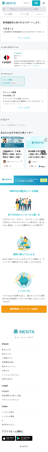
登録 (36, 3)
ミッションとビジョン (10, 375)
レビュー (40, 14)
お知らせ (5, 370)
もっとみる (24, 38)
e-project (18, 53)
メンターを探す (8, 412)
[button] (43, 152)
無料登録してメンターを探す (24, 308)
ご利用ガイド (7, 358)
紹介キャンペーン (9, 366)
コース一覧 (24, 14)
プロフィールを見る (33, 65)
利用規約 (5, 391)
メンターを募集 (8, 416)
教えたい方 (6, 349)
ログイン (27, 3)
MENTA (25, 446)
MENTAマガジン (8, 424)
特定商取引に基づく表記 (11, 395)
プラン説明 (8, 14)
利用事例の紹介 (8, 362)
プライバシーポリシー (10, 400)
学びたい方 (6, 354)
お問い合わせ (7, 379)
